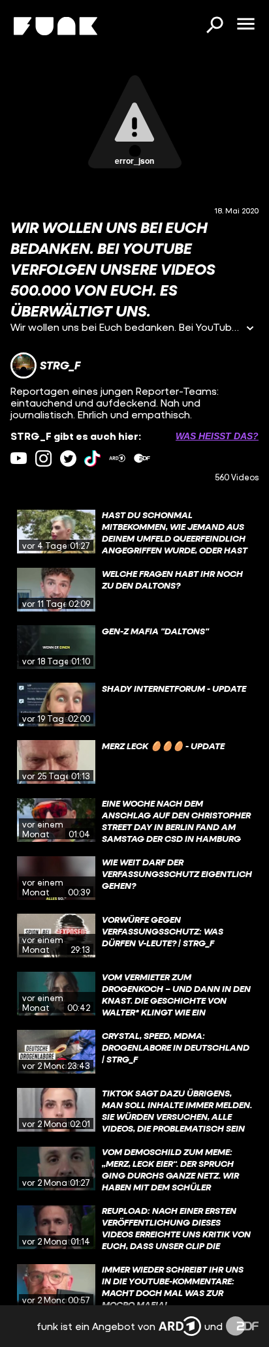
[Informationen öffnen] (250, 329)
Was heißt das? (217, 436)
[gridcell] (134, 532)
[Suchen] (214, 26)
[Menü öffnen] (245, 24)
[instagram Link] (43, 458)
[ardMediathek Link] (117, 458)
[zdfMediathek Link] (142, 458)
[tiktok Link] (92, 458)
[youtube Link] (18, 458)
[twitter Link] (68, 458)
